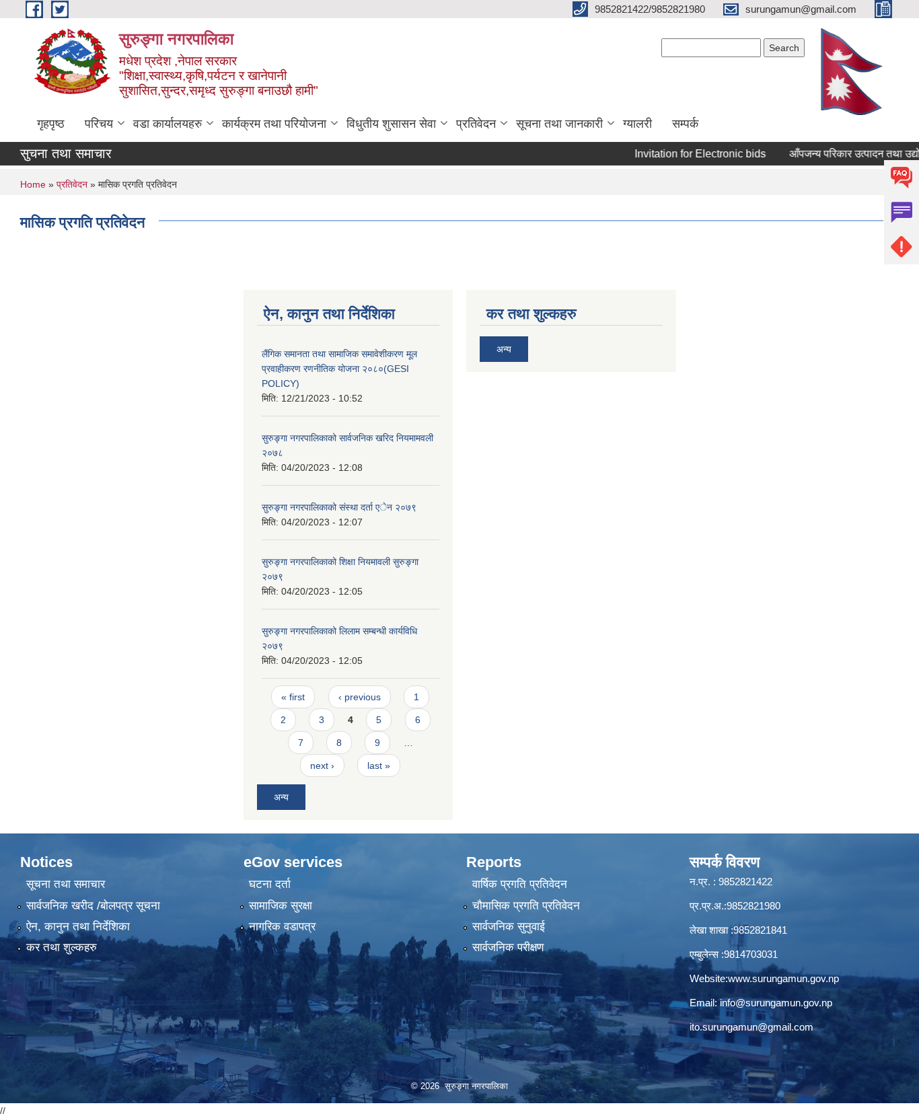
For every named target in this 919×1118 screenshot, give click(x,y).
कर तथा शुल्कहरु (61, 947)
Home (33, 184)
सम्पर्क (685, 124)
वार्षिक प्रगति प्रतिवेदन (519, 884)
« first (293, 697)
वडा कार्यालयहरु (167, 124)
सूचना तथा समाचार (65, 884)
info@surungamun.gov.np (776, 1002)
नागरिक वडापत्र (282, 926)
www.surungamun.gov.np (783, 978)
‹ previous (359, 697)
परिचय (99, 124)
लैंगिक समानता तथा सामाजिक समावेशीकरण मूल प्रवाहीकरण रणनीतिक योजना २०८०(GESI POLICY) (339, 368)
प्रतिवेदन (476, 124)
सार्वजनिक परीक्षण (508, 947)
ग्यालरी (637, 124)
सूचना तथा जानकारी (559, 124)
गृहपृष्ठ (51, 124)
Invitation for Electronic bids (679, 153)
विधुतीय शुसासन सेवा (391, 124)
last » (378, 765)
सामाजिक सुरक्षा (280, 905)
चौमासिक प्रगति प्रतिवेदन (526, 905)
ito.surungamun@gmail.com (751, 1027)
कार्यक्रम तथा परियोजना (274, 124)
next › (322, 765)
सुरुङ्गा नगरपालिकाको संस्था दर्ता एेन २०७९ (339, 507)
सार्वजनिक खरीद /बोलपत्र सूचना (93, 905)
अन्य (281, 797)
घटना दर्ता (270, 884)
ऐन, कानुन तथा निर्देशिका (78, 926)
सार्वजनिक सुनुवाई (508, 926)
